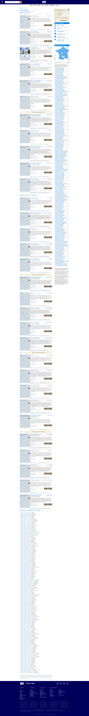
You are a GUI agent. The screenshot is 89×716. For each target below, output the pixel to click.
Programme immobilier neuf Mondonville (25, 615)
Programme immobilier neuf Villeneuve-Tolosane (26, 672)
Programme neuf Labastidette (59, 157)
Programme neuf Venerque (58, 253)
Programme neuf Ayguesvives (59, 78)
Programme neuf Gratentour (59, 144)
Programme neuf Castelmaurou (59, 108)
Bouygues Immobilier (33, 302)
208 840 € (35, 323)
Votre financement (46, 29)
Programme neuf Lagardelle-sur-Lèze (60, 160)
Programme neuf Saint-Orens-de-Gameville (61, 241)
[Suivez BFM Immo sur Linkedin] (67, 683)
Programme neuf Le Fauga (58, 173)
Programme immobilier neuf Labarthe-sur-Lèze (26, 581)
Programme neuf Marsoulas (59, 185)
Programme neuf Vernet (58, 255)
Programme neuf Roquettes (59, 230)
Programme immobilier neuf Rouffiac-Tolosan (26, 645)
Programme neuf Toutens (58, 251)
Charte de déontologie (43, 697)
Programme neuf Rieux (58, 227)
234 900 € (35, 356)
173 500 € (35, 386)
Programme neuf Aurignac (58, 72)
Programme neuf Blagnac (58, 86)
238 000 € (35, 244)
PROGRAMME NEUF (34, 47)
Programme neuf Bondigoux (59, 89)
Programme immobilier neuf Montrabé (25, 624)
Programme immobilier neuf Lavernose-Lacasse (26, 595)
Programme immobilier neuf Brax (24, 536)
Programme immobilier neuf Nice (43, 702)
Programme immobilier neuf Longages (25, 604)
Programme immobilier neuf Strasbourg (54, 703)
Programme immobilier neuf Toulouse (25, 659)
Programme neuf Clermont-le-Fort (59, 113)
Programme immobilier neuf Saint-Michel (25, 652)
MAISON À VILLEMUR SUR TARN (36, 212)
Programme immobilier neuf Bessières (25, 526)
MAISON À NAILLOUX (34, 400)
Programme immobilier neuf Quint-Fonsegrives (26, 637)
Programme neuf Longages (58, 181)
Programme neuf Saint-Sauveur (59, 243)
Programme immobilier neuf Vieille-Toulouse (26, 665)
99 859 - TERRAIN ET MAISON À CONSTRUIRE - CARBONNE (36, 277)
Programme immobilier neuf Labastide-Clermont (26, 583)
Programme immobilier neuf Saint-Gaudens (26, 647)
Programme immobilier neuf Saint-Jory (25, 650)
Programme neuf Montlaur (58, 204)
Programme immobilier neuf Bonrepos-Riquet (26, 531)
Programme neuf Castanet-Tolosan (60, 106)
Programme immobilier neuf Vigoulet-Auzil (26, 666)
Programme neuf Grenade (58, 146)
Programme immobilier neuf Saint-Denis (54, 701)
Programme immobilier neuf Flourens (25, 562)
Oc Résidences (33, 238)
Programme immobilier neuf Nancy (33, 707)
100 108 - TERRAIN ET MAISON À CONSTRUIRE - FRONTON (36, 115)
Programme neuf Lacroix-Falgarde (59, 159)
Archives (21, 697)
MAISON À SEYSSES (34, 243)
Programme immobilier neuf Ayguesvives (25, 521)
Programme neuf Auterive (58, 75)
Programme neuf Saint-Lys (58, 239)
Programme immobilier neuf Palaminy (25, 627)
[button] (20, 2)
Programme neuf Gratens (58, 143)
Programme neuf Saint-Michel (59, 240)
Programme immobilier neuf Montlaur (25, 623)
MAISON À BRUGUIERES (35, 307)
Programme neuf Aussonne (58, 74)
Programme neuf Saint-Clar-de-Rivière (60, 232)
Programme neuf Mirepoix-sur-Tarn (60, 193)
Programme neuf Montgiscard (59, 202)
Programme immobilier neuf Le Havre (24, 707)
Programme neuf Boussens (58, 96)
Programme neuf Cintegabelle (59, 112)
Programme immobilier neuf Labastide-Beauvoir (26, 582)
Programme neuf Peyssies (58, 213)
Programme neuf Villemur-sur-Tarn (59, 263)
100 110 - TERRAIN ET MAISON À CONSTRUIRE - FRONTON (36, 163)
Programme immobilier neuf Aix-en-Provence (24, 701)
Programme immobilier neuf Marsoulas (25, 608)
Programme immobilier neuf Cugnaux (25, 554)
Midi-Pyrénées (36, 10)
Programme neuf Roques (58, 228)
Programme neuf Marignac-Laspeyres (60, 183)
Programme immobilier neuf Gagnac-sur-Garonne (27, 567)
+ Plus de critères (57, 17)
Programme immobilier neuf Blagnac (25, 527)
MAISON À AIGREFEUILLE (35, 337)
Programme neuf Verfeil (58, 254)
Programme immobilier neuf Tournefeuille (25, 660)
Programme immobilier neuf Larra (24, 591)
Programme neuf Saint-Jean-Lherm (60, 237)
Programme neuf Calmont (58, 101)
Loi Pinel (42, 5)
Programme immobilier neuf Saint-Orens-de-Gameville (27, 653)
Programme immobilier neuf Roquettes (25, 644)
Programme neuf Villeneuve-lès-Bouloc (60, 264)
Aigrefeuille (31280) (49, 337)
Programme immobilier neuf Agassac (25, 512)
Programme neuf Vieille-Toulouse (59, 256)
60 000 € (35, 48)
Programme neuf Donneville (59, 121)
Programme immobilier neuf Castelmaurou (26, 545)
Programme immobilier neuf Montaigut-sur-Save (26, 616)
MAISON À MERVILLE (34, 370)
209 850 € (35, 131)
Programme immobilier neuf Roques (25, 642)
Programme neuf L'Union (58, 149)
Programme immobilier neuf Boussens (25, 535)
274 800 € (35, 338)
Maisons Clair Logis (33, 75)
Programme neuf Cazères (58, 110)
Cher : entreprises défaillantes (61, 710)
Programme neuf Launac (58, 167)
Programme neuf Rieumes (58, 226)
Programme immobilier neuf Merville (25, 612)
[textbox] (12, 2)
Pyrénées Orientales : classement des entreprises (50, 710)
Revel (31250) (49, 228)
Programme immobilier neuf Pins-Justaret (26, 632)
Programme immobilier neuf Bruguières (25, 537)
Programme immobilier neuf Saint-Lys (25, 651)
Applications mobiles (22, 698)
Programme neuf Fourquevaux (59, 133)
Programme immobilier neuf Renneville (25, 639)
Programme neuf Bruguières (59, 98)
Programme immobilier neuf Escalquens (25, 559)
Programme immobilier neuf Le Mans (33, 701)
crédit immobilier (62, 283)
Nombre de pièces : (58, 14)
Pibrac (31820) (49, 258)
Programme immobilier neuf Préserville (25, 635)
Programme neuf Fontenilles (59, 132)
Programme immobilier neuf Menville (25, 611)
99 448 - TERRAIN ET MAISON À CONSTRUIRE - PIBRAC (36, 434)
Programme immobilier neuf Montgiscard (25, 621)
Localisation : (59, 11)
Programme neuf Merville (58, 191)
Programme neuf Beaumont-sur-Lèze (60, 83)
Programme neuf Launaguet (59, 168)
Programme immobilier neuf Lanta (24, 589)
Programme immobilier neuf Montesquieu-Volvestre (27, 619)
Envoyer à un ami (34, 29)
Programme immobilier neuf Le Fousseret (26, 599)
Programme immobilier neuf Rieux (24, 641)
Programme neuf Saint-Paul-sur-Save (60, 242)
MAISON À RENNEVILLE (35, 385)
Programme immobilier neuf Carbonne (25, 542)
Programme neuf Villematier (59, 262)
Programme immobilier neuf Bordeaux (24, 703)
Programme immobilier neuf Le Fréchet (25, 600)
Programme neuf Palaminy (58, 209)
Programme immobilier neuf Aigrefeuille (25, 513)
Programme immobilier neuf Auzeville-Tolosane (26, 519)
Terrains (38, 5)
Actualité (57, 5)
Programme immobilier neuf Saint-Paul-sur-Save (26, 654)
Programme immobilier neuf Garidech (25, 569)
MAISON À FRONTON (34, 15)
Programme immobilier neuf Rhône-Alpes (64, 707)
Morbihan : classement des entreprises (25, 711)
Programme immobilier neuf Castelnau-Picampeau (27, 546)
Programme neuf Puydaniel (58, 220)
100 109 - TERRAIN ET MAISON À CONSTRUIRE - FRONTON (36, 147)
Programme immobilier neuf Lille (33, 702)
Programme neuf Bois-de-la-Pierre (59, 87)
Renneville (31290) (49, 385)
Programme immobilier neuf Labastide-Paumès (26, 584)
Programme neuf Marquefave (59, 184)
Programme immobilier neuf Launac (25, 593)
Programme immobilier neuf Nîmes (43, 703)
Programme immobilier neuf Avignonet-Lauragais (27, 520)
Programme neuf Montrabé (58, 205)
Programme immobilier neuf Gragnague (25, 572)
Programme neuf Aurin (58, 73)
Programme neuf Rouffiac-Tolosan (59, 231)
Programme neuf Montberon (59, 197)
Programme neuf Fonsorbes (59, 131)
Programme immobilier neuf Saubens (25, 657)
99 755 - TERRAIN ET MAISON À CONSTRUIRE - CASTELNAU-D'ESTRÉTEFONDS (36, 416)
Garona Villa (32, 107)
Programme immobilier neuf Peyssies (25, 630)
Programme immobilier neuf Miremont (25, 613)
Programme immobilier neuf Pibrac (25, 631)
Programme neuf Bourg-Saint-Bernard (60, 95)
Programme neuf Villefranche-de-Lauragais (61, 261)
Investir (35, 5)
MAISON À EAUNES (34, 197)
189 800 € (35, 32)
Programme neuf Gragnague (59, 142)
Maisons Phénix (33, 26)
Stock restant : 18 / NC (34, 364)
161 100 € (35, 401)
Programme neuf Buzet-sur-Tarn (59, 99)
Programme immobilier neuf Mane (24, 605)
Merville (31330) (49, 370)
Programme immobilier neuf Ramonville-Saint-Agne (27, 638)
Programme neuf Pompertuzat (59, 218)
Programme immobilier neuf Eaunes (25, 557)
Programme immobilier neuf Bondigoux (25, 530)
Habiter (31, 5)
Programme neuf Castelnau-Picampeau (60, 109)
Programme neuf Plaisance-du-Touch (60, 217)
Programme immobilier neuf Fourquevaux (26, 565)
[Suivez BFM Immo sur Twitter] (64, 683)
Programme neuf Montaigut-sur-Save (60, 195)
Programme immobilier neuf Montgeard (25, 620)
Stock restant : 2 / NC (34, 74)
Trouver (64, 17)
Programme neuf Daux (58, 120)
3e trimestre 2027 (34, 363)
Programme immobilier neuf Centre (63, 702)
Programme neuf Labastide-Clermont (60, 155)
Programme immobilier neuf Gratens (25, 573)
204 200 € (35, 229)
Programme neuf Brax (58, 97)
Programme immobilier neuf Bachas (25, 522)
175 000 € (35, 82)
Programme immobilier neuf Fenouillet (25, 561)
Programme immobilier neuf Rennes (43, 707)
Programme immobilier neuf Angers (23, 702)
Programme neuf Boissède (58, 88)
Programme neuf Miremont (58, 192)
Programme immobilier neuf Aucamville (25, 514)
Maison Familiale (33, 223)
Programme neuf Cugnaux (58, 119)
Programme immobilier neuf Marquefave (25, 607)
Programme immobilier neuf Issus (24, 578)
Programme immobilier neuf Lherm (25, 603)
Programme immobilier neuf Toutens (25, 661)
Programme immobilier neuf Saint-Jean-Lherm (26, 649)
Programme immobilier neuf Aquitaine (53, 707)
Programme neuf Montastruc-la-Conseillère (61, 196)
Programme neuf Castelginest (59, 107)
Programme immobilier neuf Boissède (25, 529)
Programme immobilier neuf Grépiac (25, 577)
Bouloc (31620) (49, 415)
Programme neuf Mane (58, 182)
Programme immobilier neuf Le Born (25, 596)
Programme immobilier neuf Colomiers (25, 550)
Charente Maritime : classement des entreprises (26, 710)
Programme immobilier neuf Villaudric (25, 668)
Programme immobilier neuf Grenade (25, 576)
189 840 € (35, 371)
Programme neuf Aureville (58, 71)
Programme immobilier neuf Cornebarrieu (26, 551)
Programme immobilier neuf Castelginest (25, 544)
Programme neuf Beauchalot (59, 82)
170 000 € (35, 417)
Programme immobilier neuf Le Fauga (25, 598)
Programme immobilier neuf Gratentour (25, 574)
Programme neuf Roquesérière (59, 229)
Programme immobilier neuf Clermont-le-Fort (26, 549)
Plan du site (21, 699)
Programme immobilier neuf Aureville (25, 515)
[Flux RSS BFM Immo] (58, 683)
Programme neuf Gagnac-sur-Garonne (60, 135)
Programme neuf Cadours (58, 100)
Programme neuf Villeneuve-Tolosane (60, 265)
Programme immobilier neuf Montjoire (25, 622)
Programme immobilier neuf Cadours (25, 539)
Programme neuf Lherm (58, 180)
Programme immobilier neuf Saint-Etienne (54, 702)
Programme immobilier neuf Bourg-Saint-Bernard (27, 534)
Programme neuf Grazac (58, 145)
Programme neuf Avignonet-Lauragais (60, 77)
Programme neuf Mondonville (59, 194)
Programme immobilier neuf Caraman (25, 541)
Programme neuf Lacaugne (58, 158)
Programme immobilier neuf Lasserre (25, 592)
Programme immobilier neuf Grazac (25, 575)
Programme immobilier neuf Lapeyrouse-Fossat (26, 590)
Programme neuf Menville (58, 190)
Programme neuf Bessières (58, 85)
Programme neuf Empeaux (58, 124)
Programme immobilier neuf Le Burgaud (25, 597)
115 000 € (35, 65)
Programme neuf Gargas (58, 136)
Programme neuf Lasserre (58, 166)
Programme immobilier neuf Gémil (25, 570)
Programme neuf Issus (58, 148)
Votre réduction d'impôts (43, 60)
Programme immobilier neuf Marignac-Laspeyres (26, 606)
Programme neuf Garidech (58, 137)
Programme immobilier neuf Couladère (25, 553)
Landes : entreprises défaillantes (38, 710)
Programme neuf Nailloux (58, 207)
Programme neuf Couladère (59, 118)
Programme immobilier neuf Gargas (25, 568)
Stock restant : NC (33, 56)
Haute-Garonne (31, 10)
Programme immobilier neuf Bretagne (63, 701)
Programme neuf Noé (58, 208)
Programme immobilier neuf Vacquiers (25, 662)
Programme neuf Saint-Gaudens (59, 233)
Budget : (60, 15)
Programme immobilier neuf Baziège (25, 523)
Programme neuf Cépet (58, 111)
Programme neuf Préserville (59, 219)
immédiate (33, 40)
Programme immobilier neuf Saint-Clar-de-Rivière (27, 646)
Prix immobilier (52, 5)
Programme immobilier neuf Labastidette (25, 585)
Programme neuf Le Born (58, 171)
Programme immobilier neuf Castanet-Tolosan (26, 543)
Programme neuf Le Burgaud (59, 172)
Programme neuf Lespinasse (59, 178)
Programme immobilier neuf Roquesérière (26, 643)
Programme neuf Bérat (58, 84)
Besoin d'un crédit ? (35, 61)
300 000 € (35, 260)
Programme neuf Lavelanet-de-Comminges (61, 169)
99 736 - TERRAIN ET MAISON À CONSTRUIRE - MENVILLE (36, 495)
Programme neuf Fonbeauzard (59, 130)
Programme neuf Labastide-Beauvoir (60, 154)
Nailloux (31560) (49, 400)
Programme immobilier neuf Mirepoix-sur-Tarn (26, 614)
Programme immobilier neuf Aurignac (25, 516)
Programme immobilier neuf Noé (24, 626)
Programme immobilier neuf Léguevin (25, 601)
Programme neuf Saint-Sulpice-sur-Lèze (60, 244)
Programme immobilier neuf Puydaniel (25, 636)
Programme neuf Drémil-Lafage (59, 122)
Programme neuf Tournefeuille (59, 250)
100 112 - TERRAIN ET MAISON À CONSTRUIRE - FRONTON (36, 81)
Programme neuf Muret (58, 206)
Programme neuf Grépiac (58, 147)
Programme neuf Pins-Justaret (59, 215)
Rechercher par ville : (57, 62)
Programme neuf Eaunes (58, 123)
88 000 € (35, 278)
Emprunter (47, 5)
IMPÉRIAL (32, 292)
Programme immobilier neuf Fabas (25, 560)
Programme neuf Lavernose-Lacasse (60, 170)
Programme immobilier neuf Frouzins (25, 566)
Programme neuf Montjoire (58, 203)
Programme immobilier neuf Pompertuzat (25, 634)
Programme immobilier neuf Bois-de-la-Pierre (26, 528)
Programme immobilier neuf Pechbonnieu (26, 628)
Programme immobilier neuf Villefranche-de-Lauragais (27, 669)
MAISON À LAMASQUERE (35, 322)
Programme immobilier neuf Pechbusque (25, 629)
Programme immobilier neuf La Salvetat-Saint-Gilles (27, 580)
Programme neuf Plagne (58, 216)
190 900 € (35, 16)
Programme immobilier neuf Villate (25, 667)
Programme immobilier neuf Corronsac (25, 552)
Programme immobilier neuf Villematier (25, 670)
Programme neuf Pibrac (58, 214)
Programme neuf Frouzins (58, 134)
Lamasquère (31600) (48, 322)
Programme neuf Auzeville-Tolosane (60, 76)
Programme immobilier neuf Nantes (43, 701)
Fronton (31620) (49, 31)
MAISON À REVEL (34, 228)
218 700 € (35, 97)
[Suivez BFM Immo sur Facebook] (61, 683)
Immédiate (33, 55)
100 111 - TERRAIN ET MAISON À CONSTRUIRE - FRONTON (36, 64)
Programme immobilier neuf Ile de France (64, 703)
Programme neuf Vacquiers (58, 252)
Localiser (40, 29)
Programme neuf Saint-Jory (59, 238)
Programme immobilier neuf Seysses (25, 658)
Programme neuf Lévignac (58, 179)
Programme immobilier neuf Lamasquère (25, 588)
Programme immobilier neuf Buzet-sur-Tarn (26, 538)
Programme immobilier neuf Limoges (33, 703)
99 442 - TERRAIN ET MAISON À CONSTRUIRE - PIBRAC (36, 259)
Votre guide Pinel (35, 60)
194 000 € (35, 293)
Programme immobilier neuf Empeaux (25, 558)
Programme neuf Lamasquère (59, 161)
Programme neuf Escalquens (59, 125)
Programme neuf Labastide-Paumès (60, 156)
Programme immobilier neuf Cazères (25, 547)
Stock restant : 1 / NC (34, 25)
